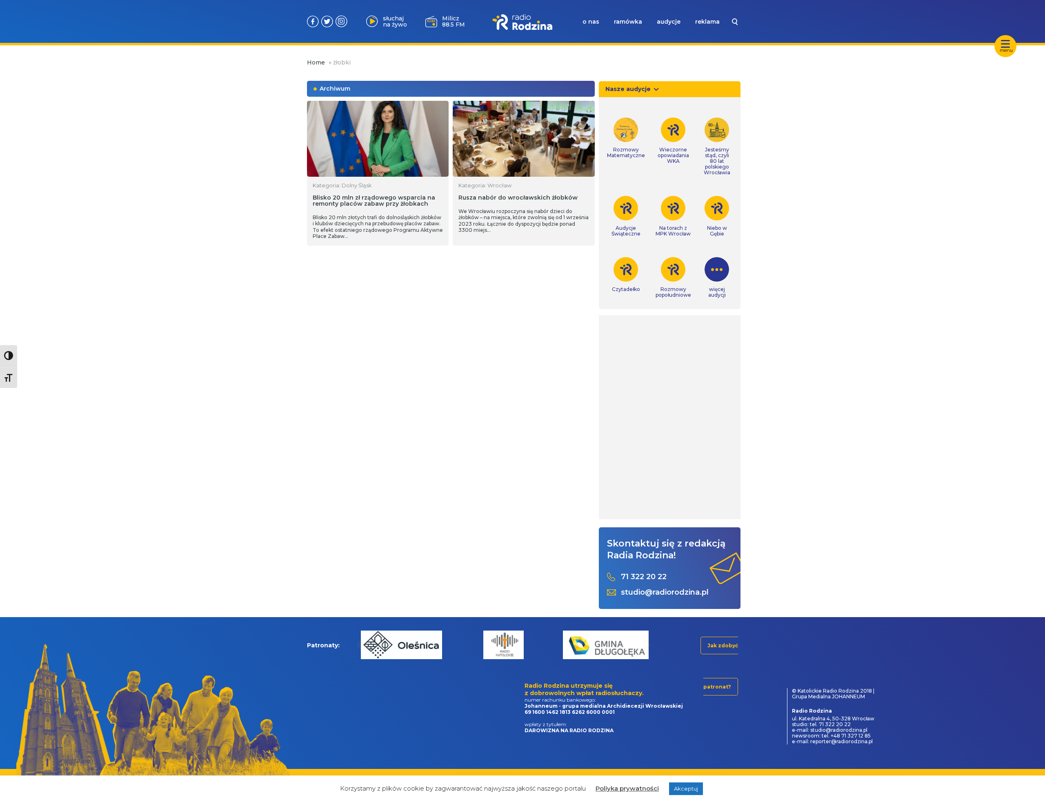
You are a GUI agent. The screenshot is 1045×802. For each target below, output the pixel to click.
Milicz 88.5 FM (453, 21)
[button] (361, 645)
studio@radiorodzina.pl (665, 592)
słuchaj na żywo (395, 21)
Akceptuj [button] (686, 788)
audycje (668, 21)
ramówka (628, 21)
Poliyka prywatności (627, 788)
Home (316, 62)
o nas (591, 21)
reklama (707, 21)
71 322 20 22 (644, 577)
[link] (626, 138)
